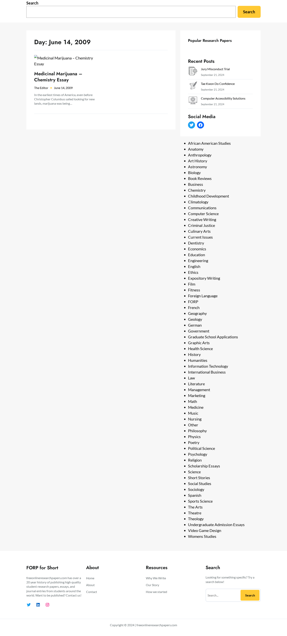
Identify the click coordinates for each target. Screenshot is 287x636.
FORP (193, 301)
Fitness (194, 289)
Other (193, 424)
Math (192, 401)
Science (194, 471)
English (194, 266)
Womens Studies (202, 536)
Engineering (198, 260)
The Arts (195, 507)
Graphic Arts (199, 342)
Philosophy (197, 430)
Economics (197, 248)
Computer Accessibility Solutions (223, 98)
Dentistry (196, 243)
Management (199, 389)
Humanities (197, 360)
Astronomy (197, 166)
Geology (195, 319)
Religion (195, 460)
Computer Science (203, 213)
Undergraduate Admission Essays (216, 524)
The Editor (41, 88)
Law (191, 377)
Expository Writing (204, 278)
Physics (194, 436)
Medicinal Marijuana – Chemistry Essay (58, 77)
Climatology (198, 201)
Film (191, 284)
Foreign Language (202, 295)
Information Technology (208, 366)
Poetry (193, 442)
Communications (202, 207)
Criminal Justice (201, 225)
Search (32, 3)
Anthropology (199, 155)
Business (195, 184)
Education (196, 254)
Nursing (194, 419)
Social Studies (199, 483)
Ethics (193, 272)
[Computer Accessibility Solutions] (193, 101)
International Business (207, 372)
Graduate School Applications (213, 336)
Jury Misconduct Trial (215, 69)
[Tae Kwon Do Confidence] (193, 86)
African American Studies (209, 143)
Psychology (197, 454)
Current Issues (200, 237)
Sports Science (200, 501)
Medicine (195, 407)
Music (193, 413)
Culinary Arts (199, 231)
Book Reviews (200, 178)
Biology (194, 172)
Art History (197, 160)
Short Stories (199, 477)
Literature (196, 383)
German (195, 325)
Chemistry (197, 190)
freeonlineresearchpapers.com (156, 625)
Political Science (201, 448)
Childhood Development (208, 196)
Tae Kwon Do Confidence (218, 83)
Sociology (196, 489)
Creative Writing (202, 219)
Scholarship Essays (204, 466)
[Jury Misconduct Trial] (193, 72)
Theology (196, 518)
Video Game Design (204, 530)
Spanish (194, 495)
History (194, 354)
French (194, 307)
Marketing (196, 395)
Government (198, 331)
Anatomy (195, 149)
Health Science (200, 348)
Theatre (194, 512)
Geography (197, 313)
